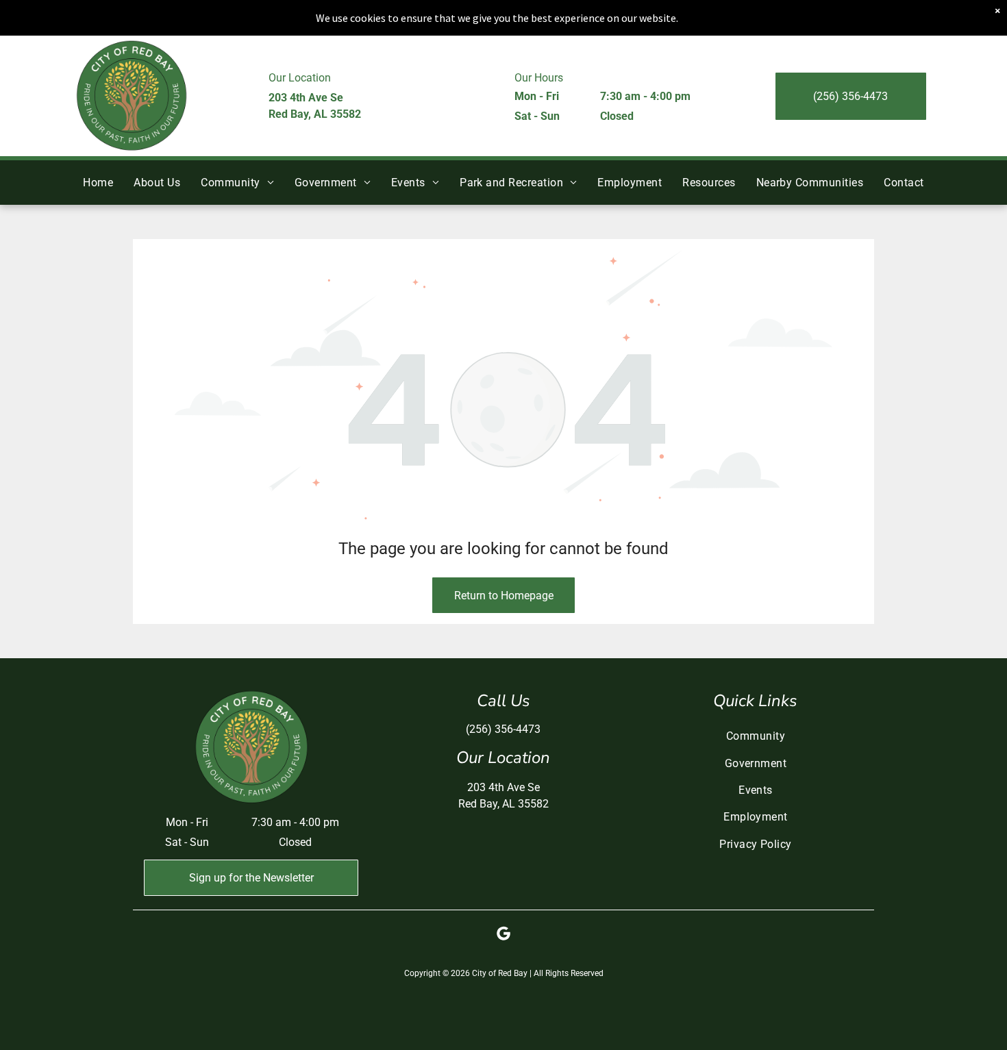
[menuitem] (98, 182)
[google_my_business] (503, 935)
